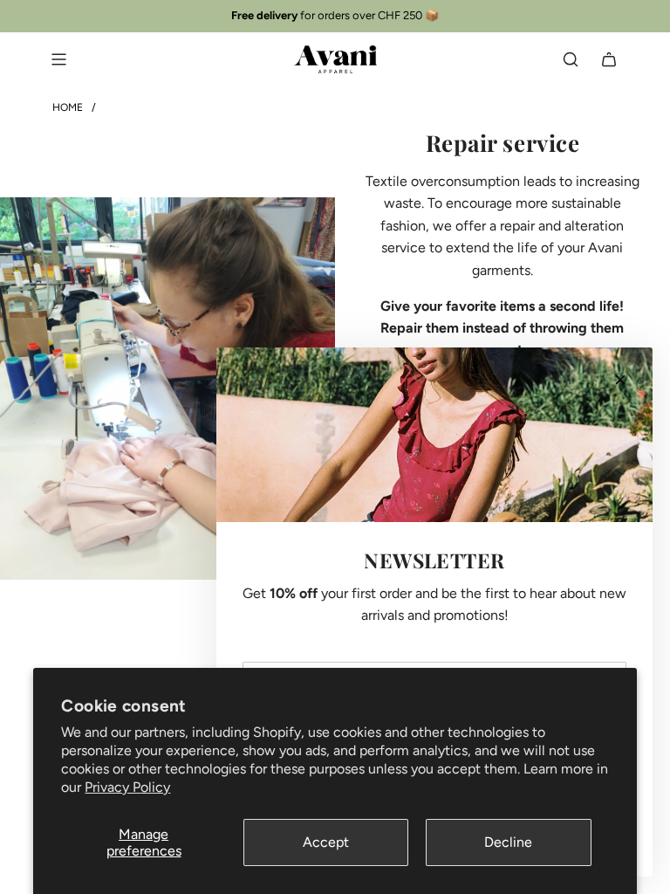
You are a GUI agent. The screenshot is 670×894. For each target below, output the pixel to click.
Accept (326, 842)
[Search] (570, 59)
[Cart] (609, 59)
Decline (508, 842)
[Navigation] (58, 59)
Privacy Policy (127, 787)
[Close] (620, 380)
